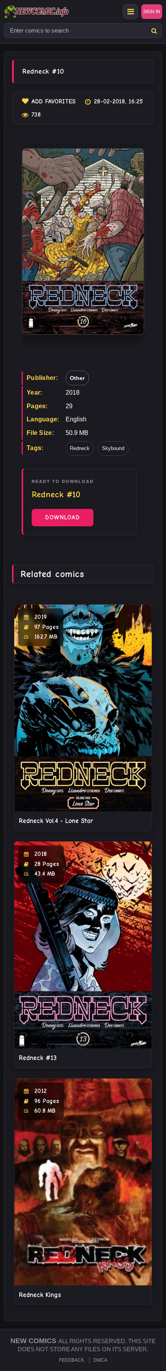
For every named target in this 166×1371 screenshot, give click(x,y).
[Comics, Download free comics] (50, 11)
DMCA (100, 1360)
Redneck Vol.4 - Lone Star (56, 821)
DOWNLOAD (62, 517)
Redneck (80, 448)
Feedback (71, 1360)
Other (77, 378)
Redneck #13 (38, 1058)
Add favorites (54, 101)
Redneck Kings (40, 1295)
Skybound (113, 448)
